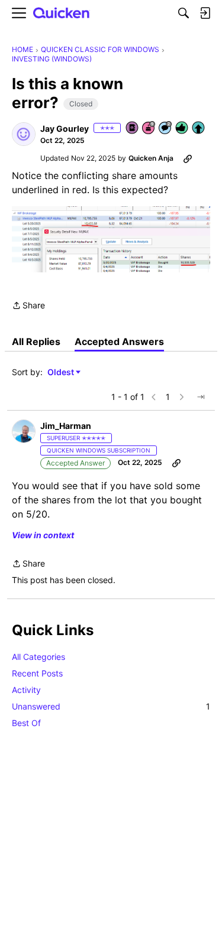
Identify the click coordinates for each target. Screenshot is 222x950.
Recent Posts (37, 673)
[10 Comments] (166, 128)
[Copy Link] (188, 158)
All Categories (38, 657)
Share (28, 306)
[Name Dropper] (133, 128)
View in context (43, 535)
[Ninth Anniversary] (149, 128)
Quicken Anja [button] (150, 158)
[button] (24, 134)
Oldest (61, 372)
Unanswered (111, 706)
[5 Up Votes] (199, 128)
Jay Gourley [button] (64, 128)
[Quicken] (61, 13)
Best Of (26, 723)
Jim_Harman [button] (65, 426)
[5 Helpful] (182, 128)
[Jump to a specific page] (200, 397)
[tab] (36, 341)
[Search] (183, 13)
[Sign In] (204, 13)
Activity (26, 690)
